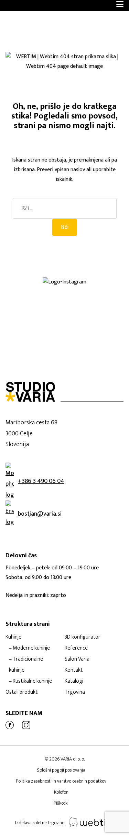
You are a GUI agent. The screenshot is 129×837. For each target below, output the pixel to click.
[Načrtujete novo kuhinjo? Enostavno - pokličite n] (32, 306)
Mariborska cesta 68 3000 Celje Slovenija (31, 433)
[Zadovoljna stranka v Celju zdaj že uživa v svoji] (32, 295)
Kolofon (61, 792)
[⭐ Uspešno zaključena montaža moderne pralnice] (32, 289)
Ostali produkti (22, 692)
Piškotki (61, 803)
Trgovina (75, 692)
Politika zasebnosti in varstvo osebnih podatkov (61, 781)
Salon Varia (77, 659)
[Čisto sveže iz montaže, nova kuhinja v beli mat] (32, 339)
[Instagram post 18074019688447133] (32, 300)
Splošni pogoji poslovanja (61, 770)
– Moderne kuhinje (29, 648)
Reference (76, 648)
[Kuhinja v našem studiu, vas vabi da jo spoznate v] (32, 334)
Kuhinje (13, 637)
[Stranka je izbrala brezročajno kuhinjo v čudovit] (32, 317)
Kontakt (74, 670)
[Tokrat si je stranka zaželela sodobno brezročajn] (32, 328)
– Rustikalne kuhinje (30, 681)
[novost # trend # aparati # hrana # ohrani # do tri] (32, 323)
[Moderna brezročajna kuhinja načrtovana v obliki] (32, 311)
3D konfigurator (82, 637)
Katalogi (74, 681)
